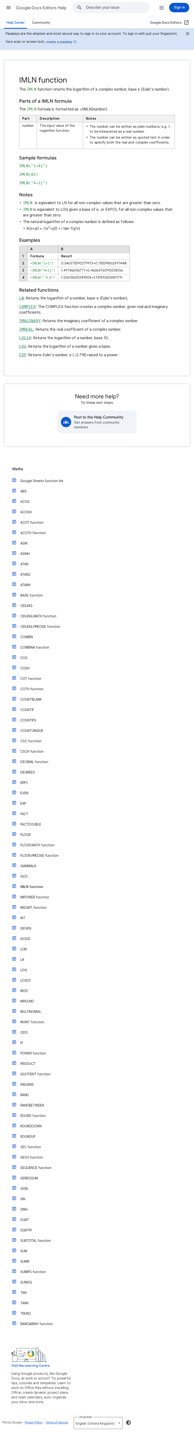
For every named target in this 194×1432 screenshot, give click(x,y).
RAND (24, 1095)
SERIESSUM (29, 1178)
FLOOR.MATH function (37, 845)
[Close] (187, 34)
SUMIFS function (33, 1272)
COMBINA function (34, 647)
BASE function (31, 595)
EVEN (24, 793)
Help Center (15, 23)
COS (23, 658)
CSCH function (32, 751)
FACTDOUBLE (30, 824)
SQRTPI (26, 1230)
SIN (22, 1199)
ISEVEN (25, 928)
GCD (24, 876)
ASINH (25, 554)
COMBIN (26, 637)
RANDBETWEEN (32, 1105)
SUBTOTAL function (35, 1241)
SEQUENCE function (36, 1168)
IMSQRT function (33, 907)
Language (85, 1417)
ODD (24, 1032)
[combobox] (118, 7)
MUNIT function (32, 1022)
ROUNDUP (27, 1136)
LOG (23, 970)
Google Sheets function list (41, 481)
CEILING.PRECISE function (40, 626)
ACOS (25, 502)
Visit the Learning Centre (30, 1366)
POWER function (33, 1053)
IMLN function (31, 887)
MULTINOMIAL (30, 1012)
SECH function (31, 1157)
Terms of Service (56, 1422)
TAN (23, 1293)
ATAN (24, 564)
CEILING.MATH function (38, 616)
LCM (23, 949)
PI (21, 1043)
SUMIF (25, 1261)
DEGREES (27, 772)
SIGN (24, 1188)
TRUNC (25, 1313)
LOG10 (25, 980)
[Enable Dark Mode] (128, 1422)
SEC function (30, 1147)
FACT (24, 814)
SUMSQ (26, 1282)
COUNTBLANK (31, 699)
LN (22, 960)
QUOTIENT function (35, 1074)
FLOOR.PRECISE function (39, 855)
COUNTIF (27, 710)
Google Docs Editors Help (41, 7)
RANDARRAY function (36, 1324)
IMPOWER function (34, 897)
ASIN (23, 543)
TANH (24, 1303)
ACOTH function (33, 533)
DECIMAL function (34, 762)
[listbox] (98, 1423)
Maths (17, 469)
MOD (24, 991)
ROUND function (33, 1116)
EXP (23, 803)
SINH (23, 1209)
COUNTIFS (28, 720)
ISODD (25, 939)
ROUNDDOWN (31, 1126)
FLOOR (25, 835)
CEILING (26, 606)
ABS (23, 491)
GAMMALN (28, 866)
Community (41, 23)
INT (22, 918)
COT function (30, 678)
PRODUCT (28, 1064)
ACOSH (26, 512)
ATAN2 (25, 574)
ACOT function (32, 522)
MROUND (27, 1001)
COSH (25, 668)
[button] (8, 7)
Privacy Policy (34, 1422)
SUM (23, 1251)
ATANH (25, 585)
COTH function (32, 689)
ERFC (24, 783)
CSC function (30, 741)
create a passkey (59, 42)
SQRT (24, 1220)
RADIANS (27, 1084)
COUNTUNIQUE (31, 731)
